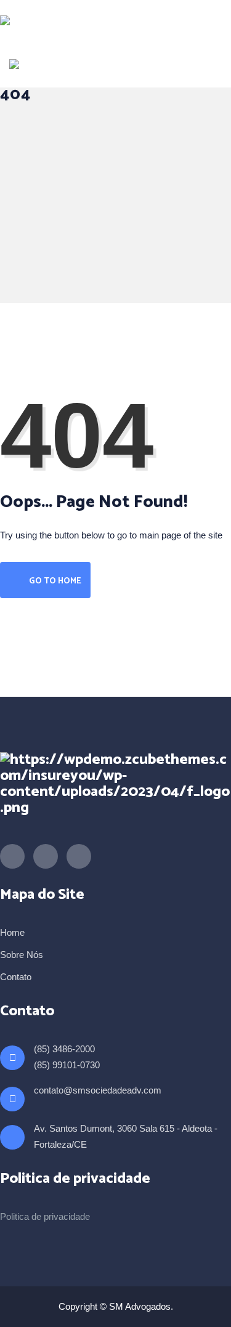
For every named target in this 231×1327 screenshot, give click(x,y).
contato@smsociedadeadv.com (97, 1090)
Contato (15, 977)
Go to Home (54, 581)
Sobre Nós (21, 954)
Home (12, 932)
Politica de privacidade (45, 1216)
